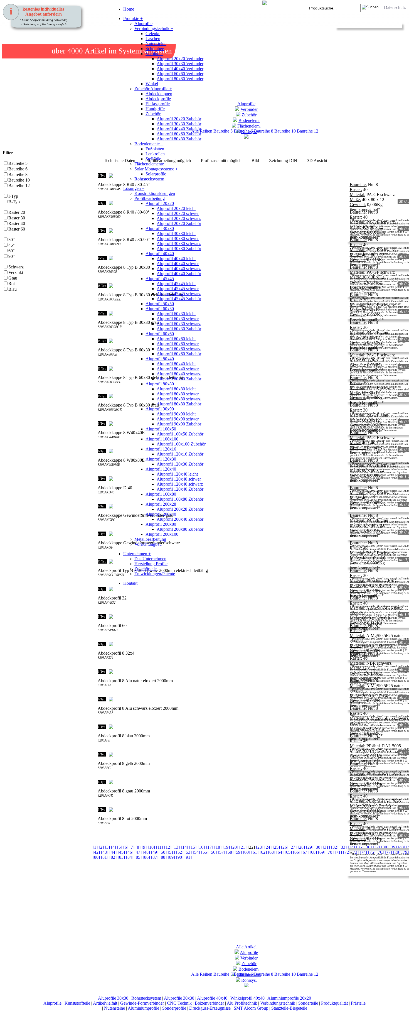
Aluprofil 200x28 (161, 504)
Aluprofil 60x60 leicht (176, 338)
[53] (188, 852)
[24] (268, 847)
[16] (201, 847)
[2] (101, 847)
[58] (229, 852)
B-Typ (14, 201)
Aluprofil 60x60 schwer (178, 343)
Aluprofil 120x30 (161, 459)
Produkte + (133, 18)
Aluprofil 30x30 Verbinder (180, 63)
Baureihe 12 (307, 131)
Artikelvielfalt (105, 1003)
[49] (154, 852)
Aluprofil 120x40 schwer (179, 479)
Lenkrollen (155, 153)
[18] (217, 847)
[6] (125, 847)
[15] (192, 847)
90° (11, 256)
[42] (96, 852)
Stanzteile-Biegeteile (289, 1008)
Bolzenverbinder (209, 1003)
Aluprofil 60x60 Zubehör (179, 133)
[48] (146, 852)
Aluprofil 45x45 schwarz (179, 293)
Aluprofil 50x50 (160, 303)
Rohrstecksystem (149, 179)
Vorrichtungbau (148, 544)
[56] (213, 852)
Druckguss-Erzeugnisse (210, 1008)
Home (128, 9)
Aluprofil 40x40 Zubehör (179, 128)
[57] (221, 852)
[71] (338, 852)
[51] (171, 852)
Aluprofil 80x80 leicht (176, 388)
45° (11, 245)
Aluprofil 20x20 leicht (176, 208)
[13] (176, 847)
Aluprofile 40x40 (212, 998)
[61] (254, 852)
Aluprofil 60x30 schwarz (179, 323)
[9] (144, 847)
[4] (113, 847)
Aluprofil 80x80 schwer (178, 393)
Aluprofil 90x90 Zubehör (179, 424)
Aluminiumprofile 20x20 (289, 998)
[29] (309, 847)
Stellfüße (153, 158)
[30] (318, 847)
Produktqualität (334, 1003)
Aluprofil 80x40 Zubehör (179, 378)
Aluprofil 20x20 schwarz (179, 218)
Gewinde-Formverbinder (142, 1003)
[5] (119, 847)
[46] (129, 852)
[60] (246, 852)
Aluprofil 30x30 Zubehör (179, 123)
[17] (209, 847)
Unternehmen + (137, 553)
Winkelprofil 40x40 (247, 998)
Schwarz (16, 267)
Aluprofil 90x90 (160, 409)
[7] (131, 847)
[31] (326, 847)
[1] (95, 847)
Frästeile (358, 1003)
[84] (129, 857)
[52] (179, 852)
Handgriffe (155, 108)
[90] (179, 857)
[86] (146, 857)
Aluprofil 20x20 (160, 203)
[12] (167, 847)
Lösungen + (133, 188)
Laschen (153, 38)
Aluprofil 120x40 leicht (177, 474)
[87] (154, 857)
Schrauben (155, 48)
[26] (284, 847)
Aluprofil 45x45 (160, 278)
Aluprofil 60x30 (160, 308)
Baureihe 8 (263, 131)
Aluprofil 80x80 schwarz (179, 399)
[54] (196, 852)
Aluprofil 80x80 (160, 383)
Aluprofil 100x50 (161, 429)
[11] (159, 847)
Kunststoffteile (77, 1003)
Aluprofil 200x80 (161, 524)
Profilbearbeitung (149, 198)
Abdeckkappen (159, 93)
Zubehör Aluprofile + (153, 88)
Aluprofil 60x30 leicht (176, 313)
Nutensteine (156, 43)
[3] (107, 847)
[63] (271, 852)
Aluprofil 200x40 (161, 514)
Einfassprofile (158, 103)
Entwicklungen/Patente (154, 573)
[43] (104, 852)
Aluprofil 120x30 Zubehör (180, 464)
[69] (321, 852)
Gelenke (153, 33)
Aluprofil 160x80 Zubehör (180, 499)
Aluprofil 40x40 (160, 253)
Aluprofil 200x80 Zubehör (180, 529)
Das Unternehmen (150, 558)
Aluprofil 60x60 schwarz (179, 348)
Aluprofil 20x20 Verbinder (180, 58)
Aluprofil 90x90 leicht (176, 414)
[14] (184, 847)
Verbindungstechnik (277, 1003)
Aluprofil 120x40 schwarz (180, 484)
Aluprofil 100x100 (162, 439)
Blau (12, 289)
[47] (138, 852)
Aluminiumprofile (143, 1008)
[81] (104, 857)
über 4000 (67, 51)
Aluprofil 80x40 (160, 358)
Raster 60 (16, 229)
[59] (238, 852)
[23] (259, 847)
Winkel (152, 83)
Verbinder (154, 53)
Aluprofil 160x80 (161, 494)
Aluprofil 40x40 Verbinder (180, 68)
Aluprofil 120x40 (161, 469)
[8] (138, 847)
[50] (163, 852)
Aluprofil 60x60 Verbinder (180, 73)
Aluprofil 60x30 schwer (178, 318)
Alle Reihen (201, 974)
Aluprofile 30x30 (113, 998)
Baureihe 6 (18, 169)
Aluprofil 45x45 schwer (178, 288)
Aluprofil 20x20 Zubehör (179, 118)
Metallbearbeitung (150, 539)
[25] (276, 847)
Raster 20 (16, 212)
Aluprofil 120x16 (161, 449)
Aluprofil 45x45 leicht (176, 283)
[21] (243, 847)
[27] (293, 847)
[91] (188, 857)
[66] (296, 852)
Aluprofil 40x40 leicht (176, 258)
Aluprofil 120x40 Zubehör (180, 489)
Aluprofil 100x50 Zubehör (180, 434)
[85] (138, 857)
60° (11, 250)
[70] (330, 852)
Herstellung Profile (150, 563)
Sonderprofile (174, 1008)
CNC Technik (179, 1003)
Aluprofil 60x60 (160, 333)
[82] (113, 857)
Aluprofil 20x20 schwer (178, 213)
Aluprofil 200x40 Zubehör (180, 519)
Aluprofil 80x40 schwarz (179, 373)
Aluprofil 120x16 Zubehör (180, 454)
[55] (204, 852)
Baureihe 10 (285, 131)
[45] (121, 852)
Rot (11, 283)
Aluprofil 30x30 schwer (178, 238)
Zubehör (153, 113)
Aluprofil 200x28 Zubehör (180, 509)
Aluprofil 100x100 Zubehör (181, 444)
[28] (301, 847)
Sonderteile (308, 1003)
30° (11, 239)
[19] (226, 847)
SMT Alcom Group (251, 1008)
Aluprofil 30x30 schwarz (179, 243)
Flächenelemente (149, 163)
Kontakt (130, 583)
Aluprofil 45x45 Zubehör (179, 298)
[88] (163, 857)
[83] (121, 857)
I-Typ (13, 196)
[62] (263, 852)
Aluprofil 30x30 (160, 228)
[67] (305, 852)
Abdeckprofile (158, 98)
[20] (234, 847)
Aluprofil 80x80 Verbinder (180, 78)
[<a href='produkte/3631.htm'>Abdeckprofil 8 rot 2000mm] (106, 835)
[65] (288, 852)
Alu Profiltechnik (242, 1003)
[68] (313, 852)
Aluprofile (143, 23)
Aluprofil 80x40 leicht (176, 363)
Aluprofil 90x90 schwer (178, 419)
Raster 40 (16, 223)
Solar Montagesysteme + (156, 169)
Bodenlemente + (148, 143)
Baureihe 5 (18, 163)
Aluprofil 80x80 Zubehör (179, 138)
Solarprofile (156, 174)
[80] (96, 857)
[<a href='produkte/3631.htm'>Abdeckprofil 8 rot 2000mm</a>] (101, 835)
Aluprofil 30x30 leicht (176, 233)
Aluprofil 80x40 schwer (178, 368)
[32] (334, 847)
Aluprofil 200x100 (162, 534)
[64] (280, 852)
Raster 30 (16, 218)
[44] (113, 852)
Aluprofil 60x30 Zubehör (179, 328)
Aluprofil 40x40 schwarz (179, 268)
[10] (151, 847)
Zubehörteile (145, 568)
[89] (171, 857)
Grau (12, 278)
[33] (343, 847)
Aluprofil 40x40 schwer (178, 263)
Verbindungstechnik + (153, 28)
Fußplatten (155, 148)
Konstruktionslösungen (154, 193)
